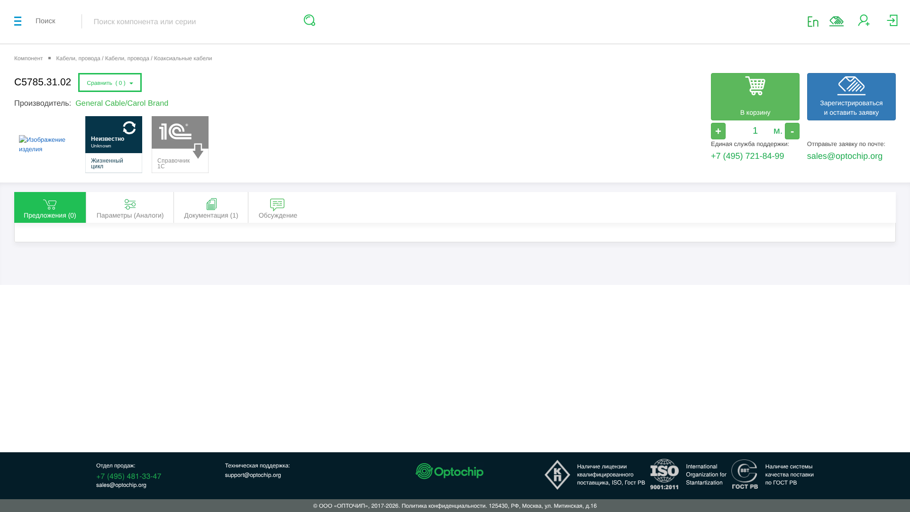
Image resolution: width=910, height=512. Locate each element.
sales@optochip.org (845, 156)
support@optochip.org (253, 475)
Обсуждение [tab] (278, 215)
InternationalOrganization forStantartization (706, 474)
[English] (816, 21)
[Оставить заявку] (836, 21)
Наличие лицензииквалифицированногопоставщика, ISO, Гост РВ (611, 474)
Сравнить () (107, 83)
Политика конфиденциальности (443, 506)
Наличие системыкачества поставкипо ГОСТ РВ (789, 474)
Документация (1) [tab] (211, 215)
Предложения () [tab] (50, 215)
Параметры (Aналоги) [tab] (130, 215)
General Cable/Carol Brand (121, 103)
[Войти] (892, 23)
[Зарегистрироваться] (864, 23)
